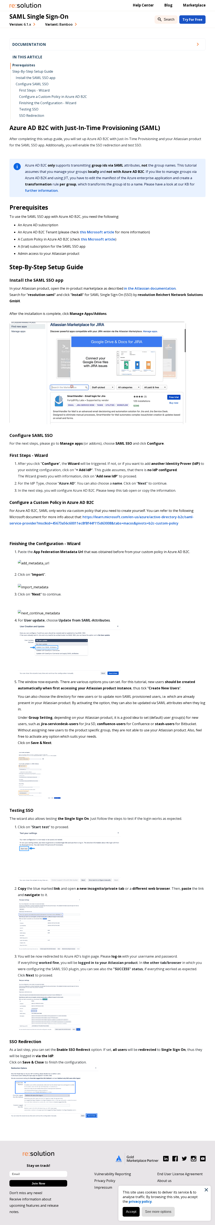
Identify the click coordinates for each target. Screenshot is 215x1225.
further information (41, 190)
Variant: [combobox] (59, 24)
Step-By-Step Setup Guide (32, 71)
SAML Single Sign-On (38, 16)
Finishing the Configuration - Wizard (47, 103)
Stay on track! (38, 1165)
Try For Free (192, 19)
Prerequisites (23, 65)
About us (164, 1180)
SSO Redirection (31, 115)
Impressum (103, 1187)
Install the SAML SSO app (35, 77)
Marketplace (194, 5)
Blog (168, 5)
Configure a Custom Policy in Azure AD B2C (53, 96)
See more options (158, 1211)
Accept (131, 1211)
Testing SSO (28, 109)
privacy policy (140, 1201)
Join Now (38, 1183)
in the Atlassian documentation (150, 288)
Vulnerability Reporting (112, 1174)
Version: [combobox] (20, 24)
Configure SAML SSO (32, 84)
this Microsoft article (97, 232)
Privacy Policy (104, 1180)
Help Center (143, 5)
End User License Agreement (180, 1174)
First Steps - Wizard (34, 90)
